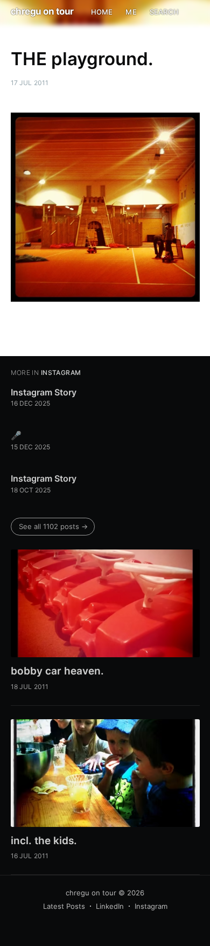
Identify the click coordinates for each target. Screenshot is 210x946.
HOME (102, 12)
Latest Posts (64, 906)
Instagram (151, 906)
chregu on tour (42, 11)
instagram (61, 372)
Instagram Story (43, 392)
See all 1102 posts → (53, 526)
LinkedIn (110, 906)
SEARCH (164, 12)
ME (130, 12)
